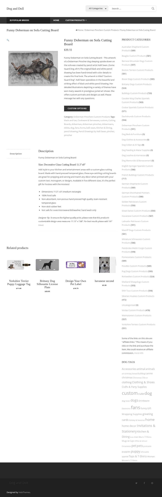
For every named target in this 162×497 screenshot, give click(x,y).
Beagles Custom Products (134, 55)
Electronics (126, 408)
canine (149, 373)
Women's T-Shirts (129, 460)
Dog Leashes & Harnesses (134, 155)
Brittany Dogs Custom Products (137, 84)
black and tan (70, 120)
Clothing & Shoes (143, 382)
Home (80, 30)
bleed (40, 225)
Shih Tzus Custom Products (135, 290)
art (123, 373)
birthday (128, 373)
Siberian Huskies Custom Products (138, 296)
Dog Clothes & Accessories (134, 139)
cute (141, 394)
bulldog (141, 373)
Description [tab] (16, 153)
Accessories (129, 369)
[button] (8, 40)
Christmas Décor (140, 377)
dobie (66, 127)
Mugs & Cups (128, 441)
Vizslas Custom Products (133, 310)
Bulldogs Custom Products (134, 93)
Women (151, 456)
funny (144, 408)
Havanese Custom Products (135, 216)
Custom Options (77, 108)
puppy (135, 451)
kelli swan (90, 127)
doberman (77, 124)
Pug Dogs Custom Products (135, 271)
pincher (110, 131)
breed (134, 373)
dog (72, 127)
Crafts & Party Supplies (134, 386)
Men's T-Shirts (145, 437)
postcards (147, 446)
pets (140, 446)
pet (133, 446)
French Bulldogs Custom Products (138, 175)
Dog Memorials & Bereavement (136, 160)
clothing (126, 382)
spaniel (125, 456)
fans (77, 127)
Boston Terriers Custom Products (137, 70)
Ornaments (126, 446)
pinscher (68, 135)
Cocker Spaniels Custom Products (137, 107)
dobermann (107, 124)
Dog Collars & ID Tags (131, 144)
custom (103, 120)
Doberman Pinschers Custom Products (102, 30)
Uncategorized (128, 305)
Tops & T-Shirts (138, 456)
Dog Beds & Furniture (132, 134)
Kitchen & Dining (104, 127)
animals (150, 369)
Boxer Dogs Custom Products (136, 79)
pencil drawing (71, 131)
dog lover (126, 401)
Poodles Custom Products (134, 266)
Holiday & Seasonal (137, 420)
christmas (127, 377)
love (132, 437)
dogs (134, 400)
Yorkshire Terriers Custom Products (138, 324)
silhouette (145, 452)
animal (141, 369)
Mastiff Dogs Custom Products (136, 230)
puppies (126, 451)
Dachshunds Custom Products (136, 116)
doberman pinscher (92, 124)
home (82, 127)
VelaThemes (24, 492)
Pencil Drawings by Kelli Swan (92, 131)
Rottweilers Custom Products (135, 276)
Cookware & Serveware (88, 120)
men (136, 436)
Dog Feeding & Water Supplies (136, 150)
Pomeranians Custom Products (136, 257)
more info (138, 353)
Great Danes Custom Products (136, 210)
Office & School (141, 441)
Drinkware (144, 400)
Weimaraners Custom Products (136, 315)
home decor (129, 426)
